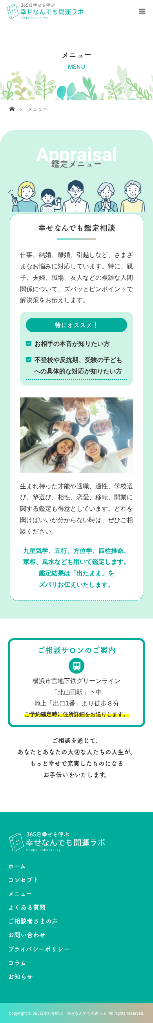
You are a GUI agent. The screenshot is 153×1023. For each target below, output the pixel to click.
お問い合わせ (27, 935)
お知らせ (20, 976)
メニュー (20, 893)
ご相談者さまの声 (33, 921)
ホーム (17, 866)
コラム (17, 963)
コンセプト (23, 880)
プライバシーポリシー (39, 949)
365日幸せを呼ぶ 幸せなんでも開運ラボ (69, 1013)
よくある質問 (27, 907)
